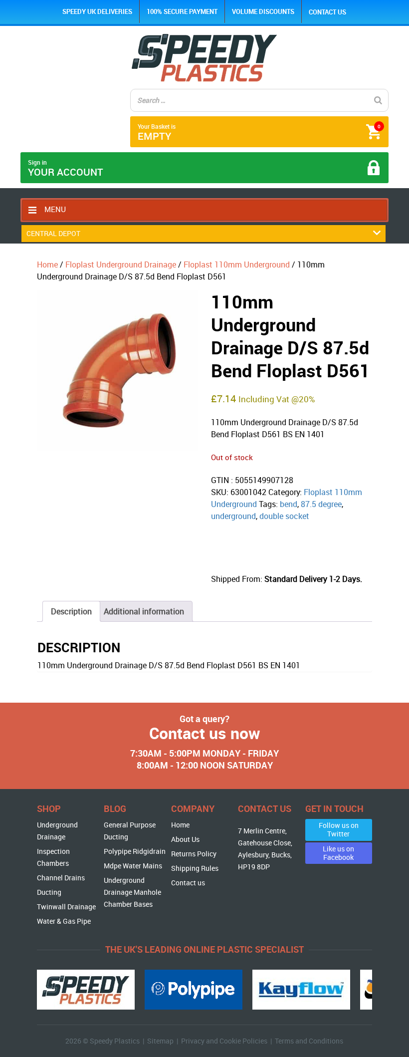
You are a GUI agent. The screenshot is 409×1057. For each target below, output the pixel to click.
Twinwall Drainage (66, 906)
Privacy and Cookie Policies (224, 1041)
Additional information (144, 611)
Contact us (327, 11)
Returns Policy (193, 853)
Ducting (49, 892)
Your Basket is (259, 132)
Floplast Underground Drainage (120, 264)
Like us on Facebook (338, 853)
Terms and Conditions (309, 1041)
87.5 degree (321, 504)
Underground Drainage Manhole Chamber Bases (132, 892)
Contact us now (204, 733)
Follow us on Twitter (339, 829)
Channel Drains (61, 877)
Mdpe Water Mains (133, 865)
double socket (284, 516)
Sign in (65, 168)
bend (288, 504)
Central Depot (53, 233)
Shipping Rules (194, 868)
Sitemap (160, 1041)
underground (233, 516)
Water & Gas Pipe (64, 921)
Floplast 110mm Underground (237, 264)
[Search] (378, 100)
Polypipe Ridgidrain (135, 851)
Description (71, 611)
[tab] (71, 611)
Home (47, 264)
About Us (185, 839)
